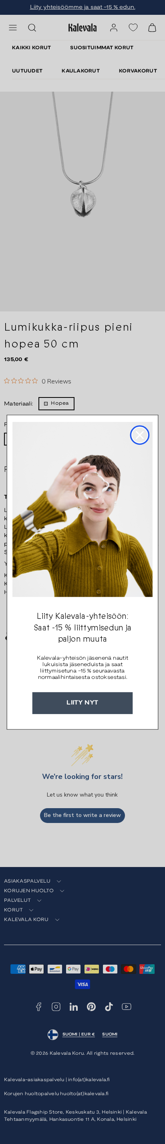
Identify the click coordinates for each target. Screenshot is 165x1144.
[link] (82, 509)
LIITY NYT (82, 703)
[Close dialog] (139, 434)
